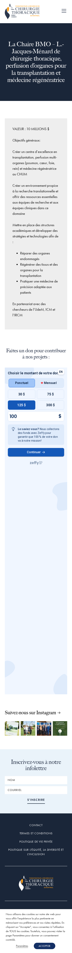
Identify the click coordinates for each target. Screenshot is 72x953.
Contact (35, 825)
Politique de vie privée (35, 842)
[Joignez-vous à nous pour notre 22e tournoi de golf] (60, 728)
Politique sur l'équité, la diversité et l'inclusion (36, 852)
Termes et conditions (36, 833)
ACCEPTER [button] (44, 946)
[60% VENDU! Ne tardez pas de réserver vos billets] (28, 728)
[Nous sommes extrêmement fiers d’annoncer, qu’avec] (44, 728)
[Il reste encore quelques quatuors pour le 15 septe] (12, 728)
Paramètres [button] (22, 946)
